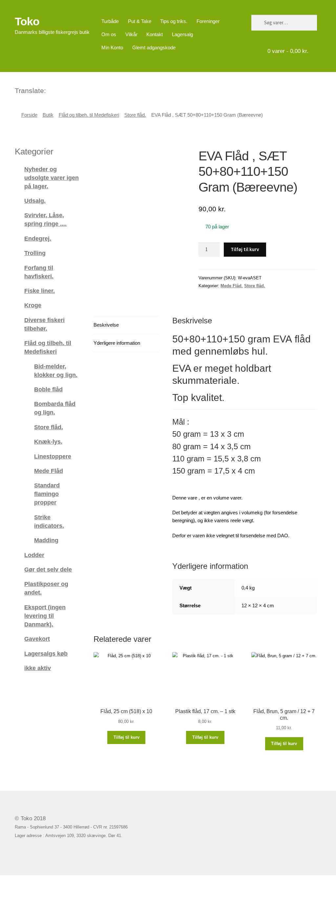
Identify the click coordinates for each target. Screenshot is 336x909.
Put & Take (139, 21)
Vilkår (131, 34)
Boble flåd (48, 389)
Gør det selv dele (48, 569)
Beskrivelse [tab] (106, 325)
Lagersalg (182, 34)
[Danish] (51, 89)
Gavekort (37, 638)
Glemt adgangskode (154, 47)
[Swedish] (77, 89)
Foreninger (208, 21)
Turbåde (110, 21)
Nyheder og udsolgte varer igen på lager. (51, 178)
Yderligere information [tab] (117, 343)
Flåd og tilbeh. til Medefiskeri (89, 115)
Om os (108, 34)
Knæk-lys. (48, 441)
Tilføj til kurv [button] (126, 737)
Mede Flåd (231, 285)
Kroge (32, 305)
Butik (48, 115)
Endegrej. (37, 238)
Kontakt (154, 34)
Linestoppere (52, 456)
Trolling (35, 252)
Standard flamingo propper (47, 494)
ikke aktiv (37, 667)
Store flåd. (135, 115)
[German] (69, 89)
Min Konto (112, 47)
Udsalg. (35, 200)
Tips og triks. (173, 21)
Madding (46, 540)
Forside (29, 115)
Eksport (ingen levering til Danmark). (45, 616)
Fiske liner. (39, 290)
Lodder (34, 554)
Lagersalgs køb (46, 653)
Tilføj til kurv (245, 249)
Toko (27, 21)
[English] (60, 89)
